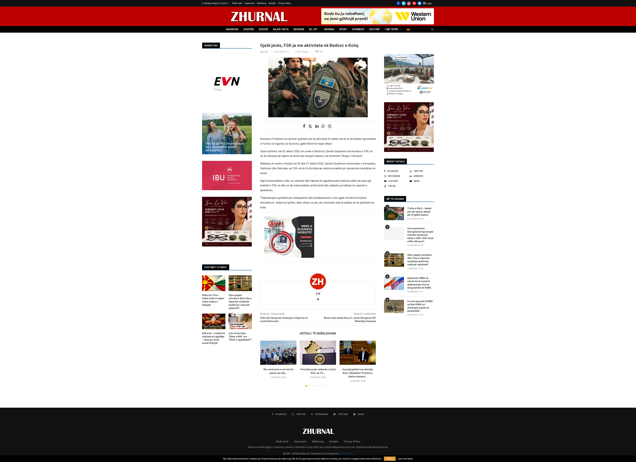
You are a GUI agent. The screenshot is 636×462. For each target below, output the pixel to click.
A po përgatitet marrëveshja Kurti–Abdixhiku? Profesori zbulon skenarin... (357, 373)
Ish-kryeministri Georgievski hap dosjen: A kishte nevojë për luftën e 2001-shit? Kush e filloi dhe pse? (420, 235)
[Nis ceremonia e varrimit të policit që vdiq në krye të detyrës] (278, 353)
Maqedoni (232, 29)
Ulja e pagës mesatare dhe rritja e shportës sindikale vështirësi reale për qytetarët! (419, 260)
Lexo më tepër (405, 459)
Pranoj (389, 458)
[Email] (420, 3)
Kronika (329, 29)
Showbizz (358, 29)
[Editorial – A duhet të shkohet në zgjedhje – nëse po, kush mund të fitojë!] (213, 321)
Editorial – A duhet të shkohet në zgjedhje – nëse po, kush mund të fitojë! (213, 338)
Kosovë (263, 29)
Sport (343, 29)
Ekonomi (298, 29)
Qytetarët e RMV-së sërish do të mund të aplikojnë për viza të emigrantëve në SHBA (419, 283)
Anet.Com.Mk (346, 453)
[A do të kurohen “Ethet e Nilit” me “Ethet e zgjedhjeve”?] (240, 321)
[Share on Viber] (330, 126)
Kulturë (374, 29)
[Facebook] (398, 3)
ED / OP (313, 29)
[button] (264, 363)
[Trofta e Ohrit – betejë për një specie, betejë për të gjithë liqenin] (394, 213)
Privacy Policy (284, 3)
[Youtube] (414, 3)
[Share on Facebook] (304, 126)
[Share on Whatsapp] (323, 126)
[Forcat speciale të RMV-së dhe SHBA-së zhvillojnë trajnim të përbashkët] (394, 306)
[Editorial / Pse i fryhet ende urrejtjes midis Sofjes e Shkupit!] (213, 283)
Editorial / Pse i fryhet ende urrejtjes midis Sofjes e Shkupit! (213, 300)
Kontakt (272, 3)
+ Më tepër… (392, 29)
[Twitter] (404, 3)
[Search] (432, 29)
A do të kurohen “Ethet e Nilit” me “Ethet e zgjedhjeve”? (240, 336)
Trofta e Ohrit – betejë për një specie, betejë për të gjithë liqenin (419, 211)
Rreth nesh (237, 3)
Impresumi (250, 3)
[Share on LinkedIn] (316, 126)
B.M (318, 293)
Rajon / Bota (281, 29)
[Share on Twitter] (310, 126)
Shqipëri (248, 29)
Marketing (261, 3)
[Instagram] (409, 3)
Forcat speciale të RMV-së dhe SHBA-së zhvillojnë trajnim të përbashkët (420, 306)
